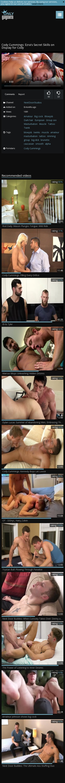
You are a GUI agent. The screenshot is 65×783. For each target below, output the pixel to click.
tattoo (42, 136)
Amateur (28, 116)
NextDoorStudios (33, 102)
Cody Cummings (32, 148)
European (39, 120)
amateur (54, 132)
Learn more (37, 3)
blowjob (28, 132)
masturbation (31, 136)
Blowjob (48, 116)
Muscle (42, 123)
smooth (39, 143)
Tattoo (51, 123)
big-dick (35, 139)
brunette (45, 139)
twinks (37, 132)
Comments (10, 94)
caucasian (29, 143)
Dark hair (28, 120)
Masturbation (31, 123)
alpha (48, 143)
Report (21, 94)
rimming (51, 136)
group (27, 139)
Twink (27, 127)
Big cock (38, 116)
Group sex (51, 120)
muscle (45, 132)
